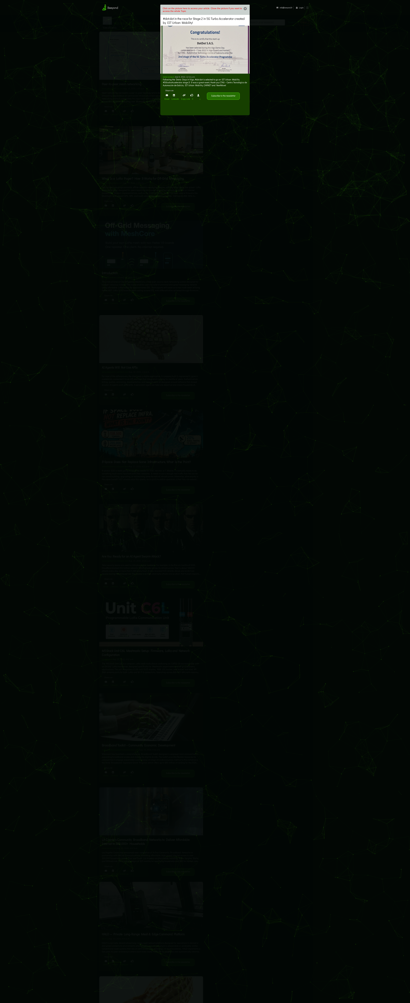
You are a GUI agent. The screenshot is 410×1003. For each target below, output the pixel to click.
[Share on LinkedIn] (174, 95)
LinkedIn (176, 99)
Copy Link (185, 99)
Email (167, 99)
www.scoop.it (168, 77)
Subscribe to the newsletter (223, 95)
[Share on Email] (167, 95)
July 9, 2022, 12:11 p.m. (185, 77)
